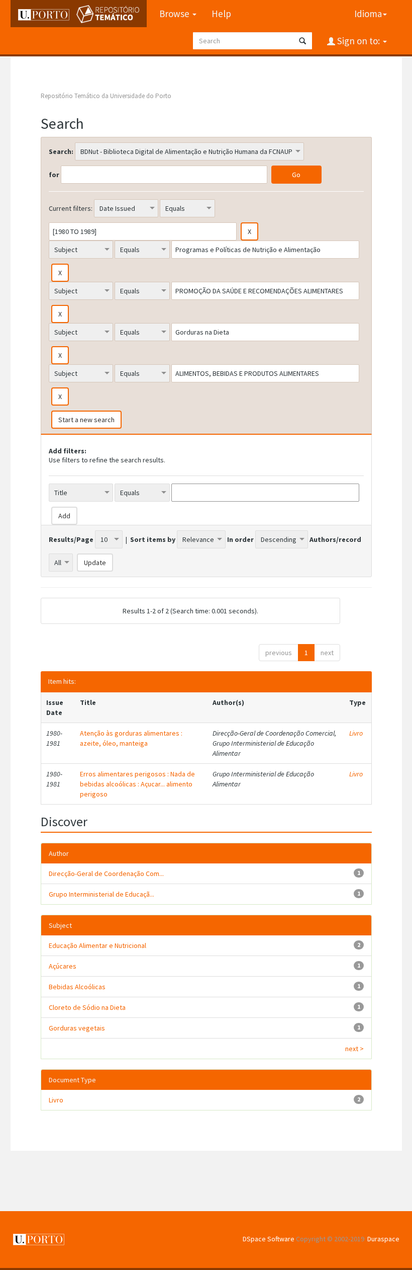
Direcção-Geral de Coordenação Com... (106, 873)
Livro (356, 733)
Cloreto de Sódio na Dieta (87, 1007)
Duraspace (383, 1238)
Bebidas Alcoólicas (77, 986)
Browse (175, 14)
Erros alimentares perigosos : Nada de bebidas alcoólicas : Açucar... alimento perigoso (137, 784)
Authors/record (335, 539)
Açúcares (62, 966)
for (54, 174)
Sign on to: (358, 41)
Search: (61, 151)
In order (240, 539)
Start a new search (86, 419)
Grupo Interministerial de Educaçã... (101, 894)
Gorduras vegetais (77, 1028)
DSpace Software (268, 1238)
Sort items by (152, 539)
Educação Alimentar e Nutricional (97, 945)
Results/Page (71, 539)
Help (221, 14)
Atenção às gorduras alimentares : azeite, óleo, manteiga (131, 738)
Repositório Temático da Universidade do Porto (106, 96)
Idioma (368, 14)
